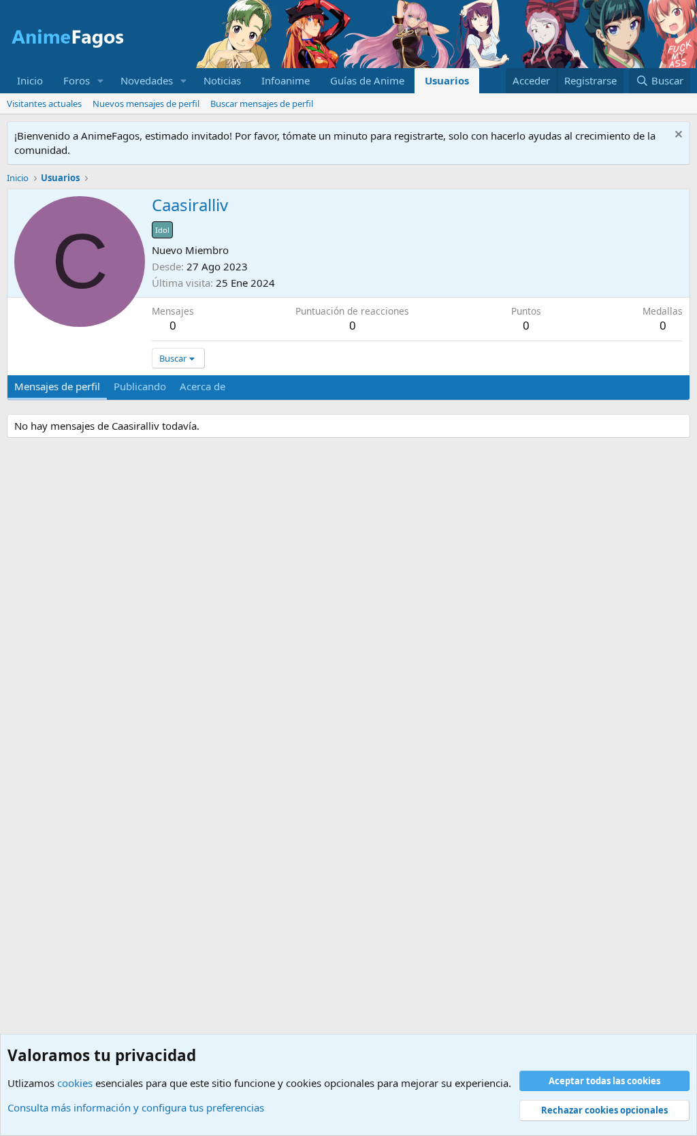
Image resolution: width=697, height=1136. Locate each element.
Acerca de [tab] (202, 386)
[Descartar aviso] (677, 136)
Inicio (30, 80)
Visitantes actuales (44, 103)
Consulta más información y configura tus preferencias (135, 1107)
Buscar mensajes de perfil (261, 103)
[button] (100, 80)
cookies (75, 1083)
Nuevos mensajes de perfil (146, 103)
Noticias (222, 80)
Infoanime (285, 80)
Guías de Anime (367, 80)
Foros (76, 80)
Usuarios (447, 80)
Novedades (146, 80)
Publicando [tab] (140, 386)
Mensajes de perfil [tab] (57, 386)
